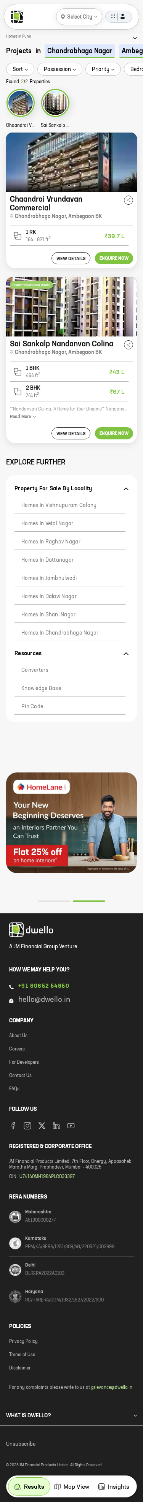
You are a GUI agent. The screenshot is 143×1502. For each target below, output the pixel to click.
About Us (18, 1036)
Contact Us (20, 1076)
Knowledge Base (41, 688)
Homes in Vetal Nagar (47, 523)
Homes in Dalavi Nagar (49, 596)
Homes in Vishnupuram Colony (59, 505)
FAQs (14, 1089)
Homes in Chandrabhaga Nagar (60, 633)
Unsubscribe (20, 1444)
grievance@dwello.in (111, 1387)
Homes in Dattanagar (47, 560)
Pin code (32, 706)
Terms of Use (22, 1355)
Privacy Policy (23, 1341)
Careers (17, 1049)
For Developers (24, 1062)
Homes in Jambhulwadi (49, 578)
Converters (34, 670)
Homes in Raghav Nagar (50, 542)
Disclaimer (20, 1368)
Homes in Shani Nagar (48, 615)
